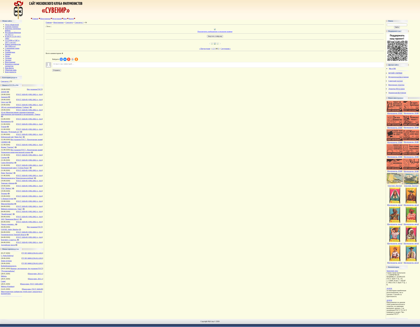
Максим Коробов (7, 204)
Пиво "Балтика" (7, 173)
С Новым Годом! (7, 199)
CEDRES (4, 142)
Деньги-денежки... (8, 224)
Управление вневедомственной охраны (16, 152)
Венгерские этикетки (396, 85)
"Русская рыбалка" (8, 271)
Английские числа (8, 245)
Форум (71, 19)
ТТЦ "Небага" (6, 188)
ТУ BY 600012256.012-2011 (32, 253)
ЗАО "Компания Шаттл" (10, 219)
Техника (4, 193)
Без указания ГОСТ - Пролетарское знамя (26, 139)
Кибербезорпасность (8, 266)
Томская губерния (7, 183)
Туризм (3, 127)
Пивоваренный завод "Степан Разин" (15, 168)
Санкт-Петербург (7, 163)
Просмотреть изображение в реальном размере (215, 31)
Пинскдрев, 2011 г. (35, 279)
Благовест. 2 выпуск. (9, 240)
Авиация (4, 97)
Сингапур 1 (5, 81)
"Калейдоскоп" (6, 214)
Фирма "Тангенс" (7, 147)
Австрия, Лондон (394, 186)
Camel (3, 281)
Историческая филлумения (398, 77)
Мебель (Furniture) (7, 286)
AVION (4, 92)
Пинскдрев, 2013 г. (35, 274)
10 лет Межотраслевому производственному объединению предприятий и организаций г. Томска (20, 113)
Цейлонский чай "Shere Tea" (11, 137)
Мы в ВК (392, 68)
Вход (65, 19)
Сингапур (69, 22)
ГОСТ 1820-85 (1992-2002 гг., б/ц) (29, 94)
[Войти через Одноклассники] (76, 59)
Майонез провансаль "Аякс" (11, 209)
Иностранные (45, 19)
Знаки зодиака (6, 261)
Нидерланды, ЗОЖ (395, 113)
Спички (4, 157)
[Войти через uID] (61, 59)
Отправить (56, 70)
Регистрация (57, 19)
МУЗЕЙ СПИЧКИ (395, 73)
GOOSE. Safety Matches (9, 229)
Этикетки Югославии (396, 89)
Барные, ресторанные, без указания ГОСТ (26, 268)
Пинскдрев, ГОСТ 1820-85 (32, 289)
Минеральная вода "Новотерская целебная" (17, 178)
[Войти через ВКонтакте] (65, 59)
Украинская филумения (397, 93)
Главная (35, 19)
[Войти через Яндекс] (68, 59)
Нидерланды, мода (395, 205)
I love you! (5, 102)
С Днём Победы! (7, 256)
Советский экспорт (395, 81)
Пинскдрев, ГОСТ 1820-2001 (31, 284)
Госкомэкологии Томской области (13, 235)
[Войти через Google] (72, 59)
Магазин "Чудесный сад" (10, 132)
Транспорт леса (392, 271)
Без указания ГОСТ (34, 89)
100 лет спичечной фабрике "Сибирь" (15, 107)
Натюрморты (6, 121)
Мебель (4, 276)
